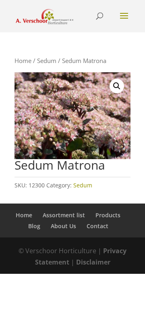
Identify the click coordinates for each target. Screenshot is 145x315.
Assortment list (64, 215)
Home (22, 61)
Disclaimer (93, 262)
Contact (97, 226)
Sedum (46, 61)
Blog (34, 226)
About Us (63, 226)
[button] (117, 86)
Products (107, 215)
